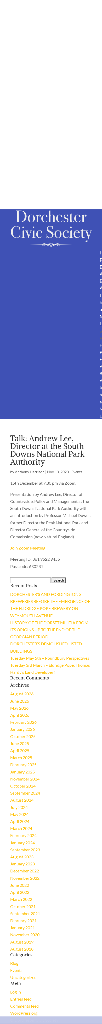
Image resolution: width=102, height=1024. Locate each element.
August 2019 (21, 941)
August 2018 (21, 948)
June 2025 (19, 743)
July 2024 (19, 807)
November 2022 (24, 878)
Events (76, 472)
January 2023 (22, 863)
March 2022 (21, 899)
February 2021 (23, 920)
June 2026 (19, 700)
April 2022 (19, 892)
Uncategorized (23, 977)
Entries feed (21, 998)
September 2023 (25, 849)
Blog (14, 963)
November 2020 (24, 934)
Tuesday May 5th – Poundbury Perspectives (49, 657)
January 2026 (22, 729)
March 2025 (21, 757)
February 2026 (23, 722)
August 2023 (21, 856)
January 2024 (22, 842)
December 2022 (24, 870)
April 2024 (19, 821)
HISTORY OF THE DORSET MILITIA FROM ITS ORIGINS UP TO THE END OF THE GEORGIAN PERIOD (49, 629)
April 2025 (19, 750)
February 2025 (23, 764)
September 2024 (25, 792)
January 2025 (22, 771)
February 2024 (23, 835)
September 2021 (25, 913)
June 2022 (19, 885)
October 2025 (23, 736)
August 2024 (21, 799)
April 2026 (19, 715)
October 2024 (23, 785)
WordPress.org (23, 1012)
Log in (15, 991)
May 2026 (19, 707)
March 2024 (21, 828)
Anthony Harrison (29, 472)
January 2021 (22, 927)
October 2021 (23, 906)
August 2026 (21, 693)
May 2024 (19, 814)
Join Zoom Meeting (27, 547)
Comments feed (24, 1005)
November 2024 (24, 778)
